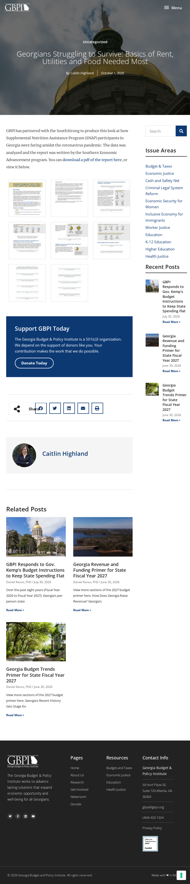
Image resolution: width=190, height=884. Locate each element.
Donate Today (34, 362)
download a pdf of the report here (92, 160)
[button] (55, 408)
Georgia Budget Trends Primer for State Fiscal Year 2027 (35, 675)
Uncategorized (95, 41)
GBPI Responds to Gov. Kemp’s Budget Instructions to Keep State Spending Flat (35, 570)
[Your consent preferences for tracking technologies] (181, 875)
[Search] (181, 131)
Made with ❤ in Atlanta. (167, 875)
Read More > (15, 610)
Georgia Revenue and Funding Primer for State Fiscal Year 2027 (99, 570)
